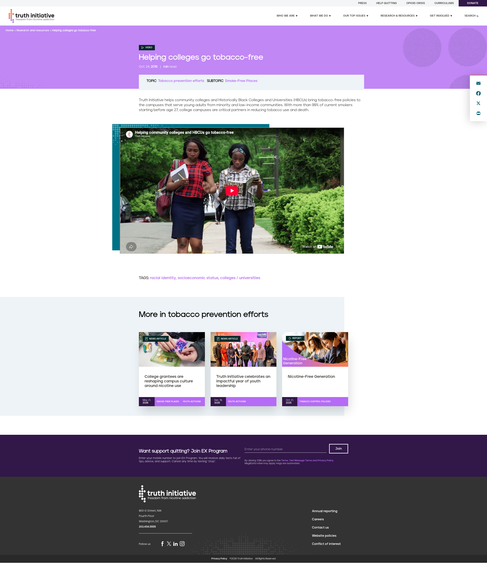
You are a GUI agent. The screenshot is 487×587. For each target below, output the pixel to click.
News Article (157, 339)
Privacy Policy (219, 558)
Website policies (324, 535)
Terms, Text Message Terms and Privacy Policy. (307, 460)
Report (297, 338)
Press (362, 3)
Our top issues (354, 15)
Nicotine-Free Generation (311, 377)
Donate (472, 3)
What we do (319, 15)
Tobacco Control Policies (315, 401)
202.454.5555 (147, 526)
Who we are (286, 15)
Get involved (439, 15)
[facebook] (162, 544)
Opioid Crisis (415, 3)
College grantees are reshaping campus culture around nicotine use (169, 381)
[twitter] (169, 543)
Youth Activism (192, 401)
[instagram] (182, 544)
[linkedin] (175, 544)
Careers (318, 519)
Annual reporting (324, 511)
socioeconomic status (198, 278)
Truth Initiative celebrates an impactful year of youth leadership (243, 381)
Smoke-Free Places (241, 81)
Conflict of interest (326, 543)
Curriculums (444, 3)
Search (470, 15)
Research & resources (398, 15)
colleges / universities (240, 278)
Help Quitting (386, 3)
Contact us (320, 527)
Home (10, 30)
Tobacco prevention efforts (181, 81)
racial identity (163, 278)
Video (148, 47)
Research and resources (33, 30)
